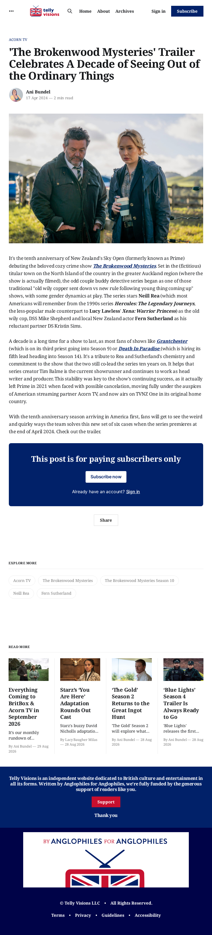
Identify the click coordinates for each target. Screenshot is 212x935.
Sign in (159, 11)
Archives (124, 11)
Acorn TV (18, 39)
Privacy (83, 915)
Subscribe (187, 11)
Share (106, 520)
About (103, 11)
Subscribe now (106, 476)
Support (106, 802)
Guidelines (113, 915)
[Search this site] (69, 11)
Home (85, 11)
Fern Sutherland (56, 593)
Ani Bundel (38, 92)
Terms (58, 915)
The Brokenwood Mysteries (68, 580)
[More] (11, 11)
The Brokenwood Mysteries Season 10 (139, 580)
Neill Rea (21, 593)
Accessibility (148, 915)
